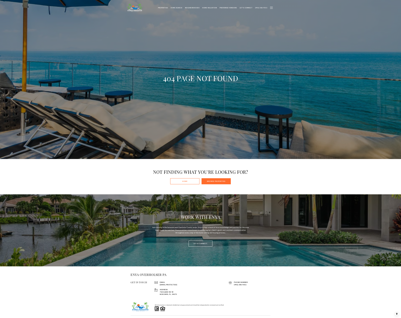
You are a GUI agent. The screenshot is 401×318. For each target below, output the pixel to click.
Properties (163, 8)
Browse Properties (216, 181)
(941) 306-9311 (240, 284)
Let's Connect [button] (200, 243)
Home (184, 181)
